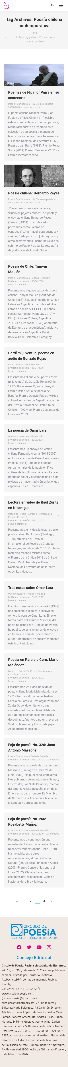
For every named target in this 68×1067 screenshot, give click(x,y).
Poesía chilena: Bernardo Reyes (33, 193)
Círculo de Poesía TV (18, 513)
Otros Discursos (16, 436)
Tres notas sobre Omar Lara (30, 587)
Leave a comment (32, 107)
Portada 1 (40, 436)
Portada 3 (45, 830)
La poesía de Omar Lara (27, 430)
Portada (35, 278)
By (42, 103)
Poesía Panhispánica (19, 103)
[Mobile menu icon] (60, 5)
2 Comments (52, 759)
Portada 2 (45, 278)
